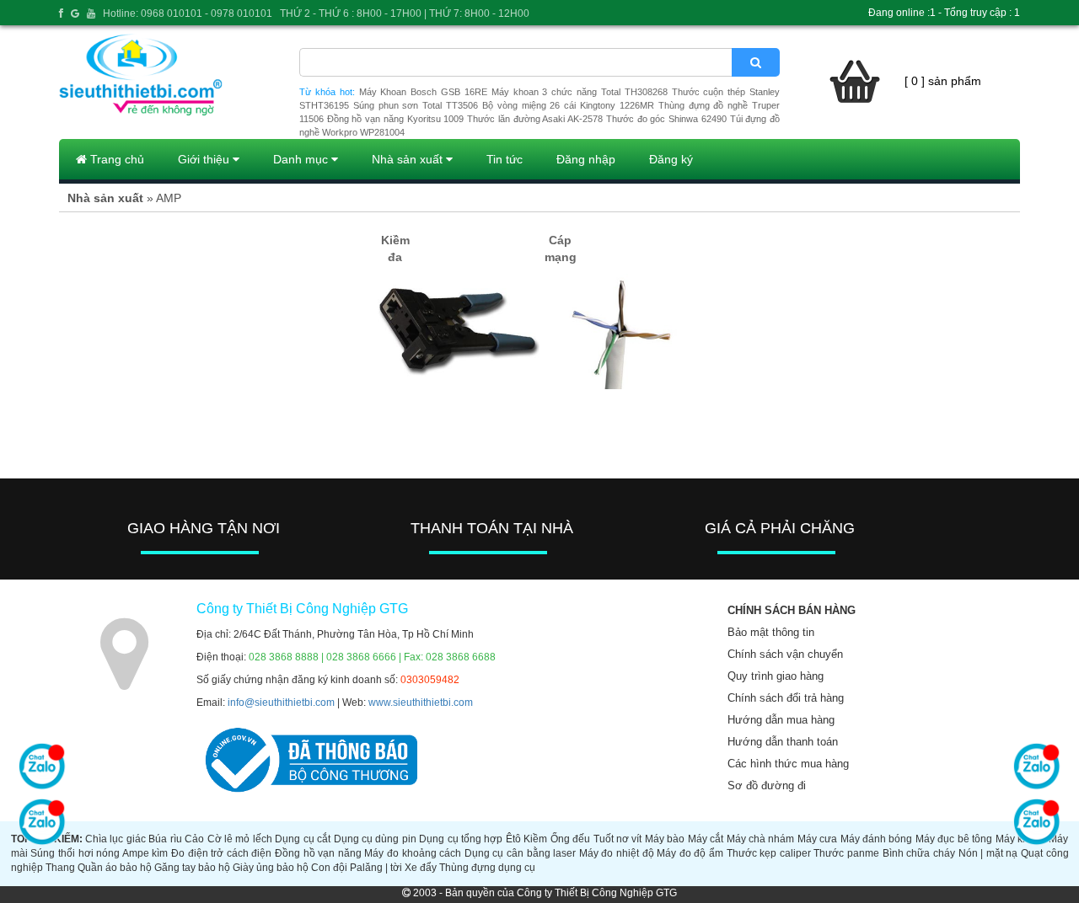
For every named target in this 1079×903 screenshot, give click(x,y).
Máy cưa (817, 839)
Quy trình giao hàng (775, 676)
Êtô (513, 839)
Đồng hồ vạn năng (318, 853)
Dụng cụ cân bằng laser (520, 853)
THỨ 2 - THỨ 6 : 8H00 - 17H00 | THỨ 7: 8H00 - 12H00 (404, 13)
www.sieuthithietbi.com (420, 702)
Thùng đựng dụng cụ (487, 868)
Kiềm (535, 839)
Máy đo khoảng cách (412, 853)
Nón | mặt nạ (988, 853)
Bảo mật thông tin (770, 632)
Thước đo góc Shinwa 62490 (666, 119)
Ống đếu (570, 839)
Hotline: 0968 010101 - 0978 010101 (187, 13)
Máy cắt (705, 839)
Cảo (194, 839)
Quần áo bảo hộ (115, 868)
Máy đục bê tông (953, 839)
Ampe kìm (145, 853)
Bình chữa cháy (919, 853)
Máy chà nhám (761, 839)
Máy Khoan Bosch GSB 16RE (423, 92)
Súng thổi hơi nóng (75, 853)
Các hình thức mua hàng (788, 763)
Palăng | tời (376, 868)
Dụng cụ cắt (302, 839)
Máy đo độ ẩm (690, 853)
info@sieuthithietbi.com (281, 702)
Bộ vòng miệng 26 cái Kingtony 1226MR (568, 105)
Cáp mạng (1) (561, 257)
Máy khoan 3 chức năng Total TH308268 (579, 92)
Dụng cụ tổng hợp (460, 839)
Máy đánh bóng (876, 839)
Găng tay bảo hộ (192, 868)
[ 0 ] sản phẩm (943, 81)
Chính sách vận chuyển (785, 654)
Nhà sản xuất (409, 159)
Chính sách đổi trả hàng (785, 698)
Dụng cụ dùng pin (375, 839)
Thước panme (846, 853)
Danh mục (302, 159)
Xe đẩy (421, 868)
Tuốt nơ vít (617, 839)
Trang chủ (115, 159)
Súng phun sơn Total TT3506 (415, 105)
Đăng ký (671, 159)
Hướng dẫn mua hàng (781, 719)
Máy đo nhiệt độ (616, 853)
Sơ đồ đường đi (766, 785)
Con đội (329, 868)
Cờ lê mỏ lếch (239, 839)
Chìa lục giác (115, 839)
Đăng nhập (585, 159)
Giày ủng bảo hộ (271, 868)
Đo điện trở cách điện (221, 853)
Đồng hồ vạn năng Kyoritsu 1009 (395, 119)
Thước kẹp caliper (769, 853)
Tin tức (504, 159)
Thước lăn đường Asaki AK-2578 (535, 119)
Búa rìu (164, 839)
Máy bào (664, 839)
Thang (60, 868)
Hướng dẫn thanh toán (782, 741)
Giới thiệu (205, 159)
